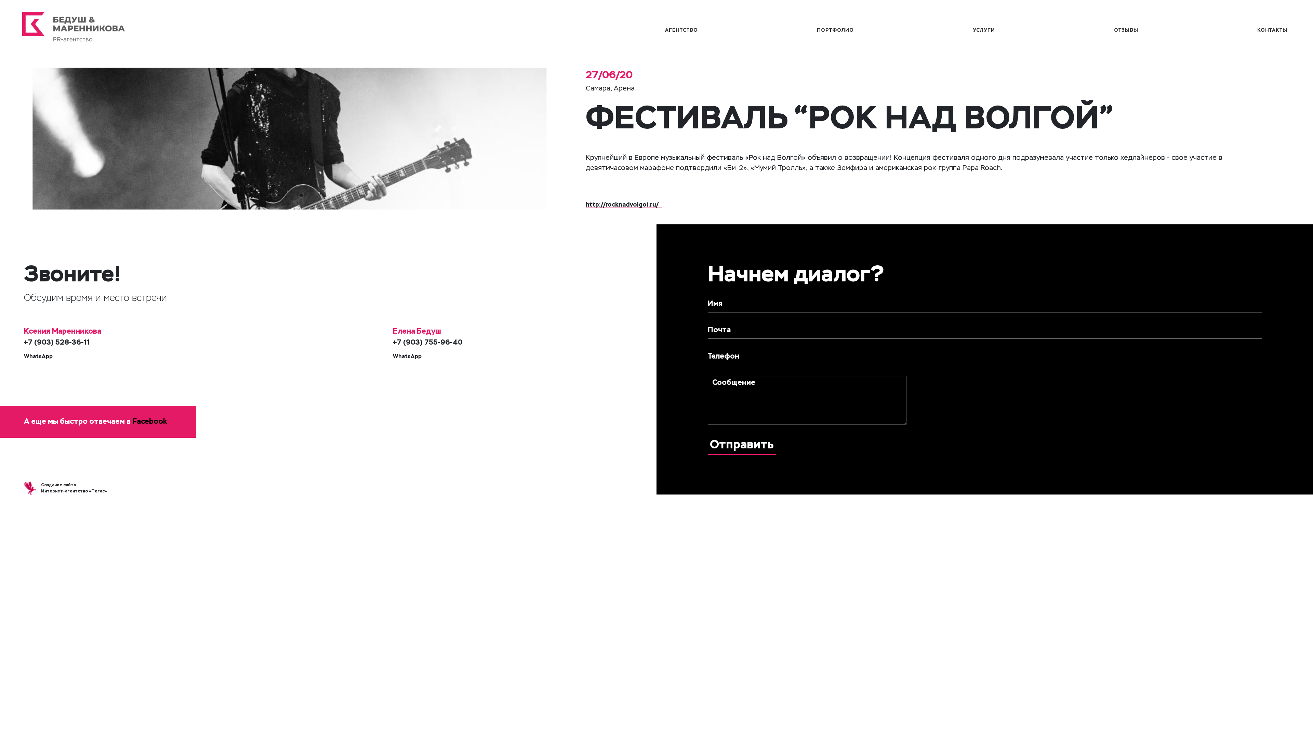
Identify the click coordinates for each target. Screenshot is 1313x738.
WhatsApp (38, 357)
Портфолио (835, 30)
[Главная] (230, 30)
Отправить (742, 445)
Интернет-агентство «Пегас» (74, 491)
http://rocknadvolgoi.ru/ (622, 205)
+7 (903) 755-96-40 (428, 342)
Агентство (681, 30)
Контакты (1272, 30)
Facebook (149, 422)
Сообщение (733, 383)
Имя (715, 304)
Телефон (723, 356)
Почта (719, 330)
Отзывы (1126, 30)
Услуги (984, 30)
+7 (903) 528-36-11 (56, 342)
